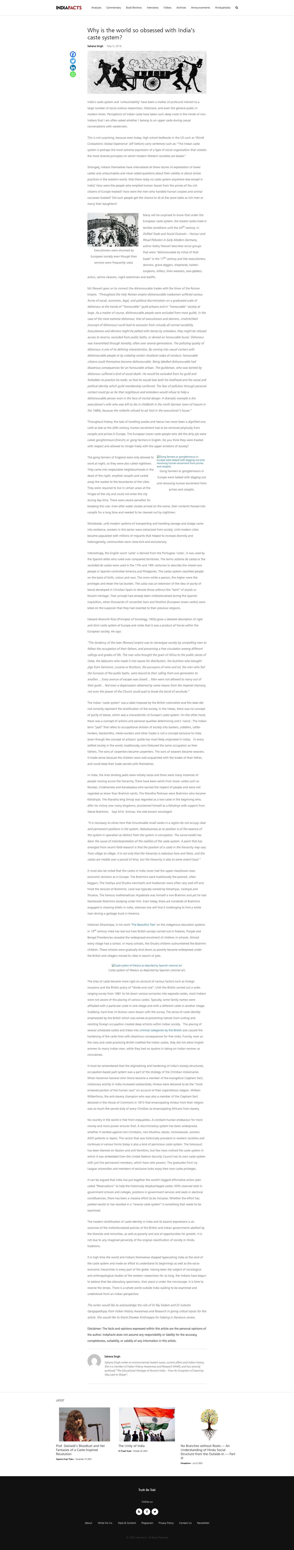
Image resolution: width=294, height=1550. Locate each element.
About (88, 1523)
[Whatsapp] (73, 74)
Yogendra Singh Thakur (65, 1459)
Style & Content (127, 1523)
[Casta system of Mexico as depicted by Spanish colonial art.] (147, 965)
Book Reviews (134, 7)
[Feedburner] (139, 1511)
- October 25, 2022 (139, 1451)
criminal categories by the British (161, 1030)
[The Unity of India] (147, 1424)
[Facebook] (73, 54)
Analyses (96, 7)
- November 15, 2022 (83, 1459)
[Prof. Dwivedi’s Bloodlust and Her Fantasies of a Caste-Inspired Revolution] (84, 1424)
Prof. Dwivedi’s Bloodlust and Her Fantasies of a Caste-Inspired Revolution (80, 1450)
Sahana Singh (95, 46)
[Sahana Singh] (94, 1366)
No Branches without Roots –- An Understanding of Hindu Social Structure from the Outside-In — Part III (208, 1452)
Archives (181, 7)
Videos (167, 7)
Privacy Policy (166, 1523)
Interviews (152, 7)
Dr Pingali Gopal (124, 1451)
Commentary (113, 7)
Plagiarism (147, 1523)
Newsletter (203, 1523)
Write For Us (105, 1523)
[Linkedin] (73, 68)
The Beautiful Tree (143, 924)
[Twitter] (73, 61)
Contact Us (185, 1523)
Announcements (200, 7)
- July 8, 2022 (197, 1463)
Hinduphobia (222, 7)
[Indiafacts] (68, 8)
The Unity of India (131, 1446)
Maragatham (186, 1463)
